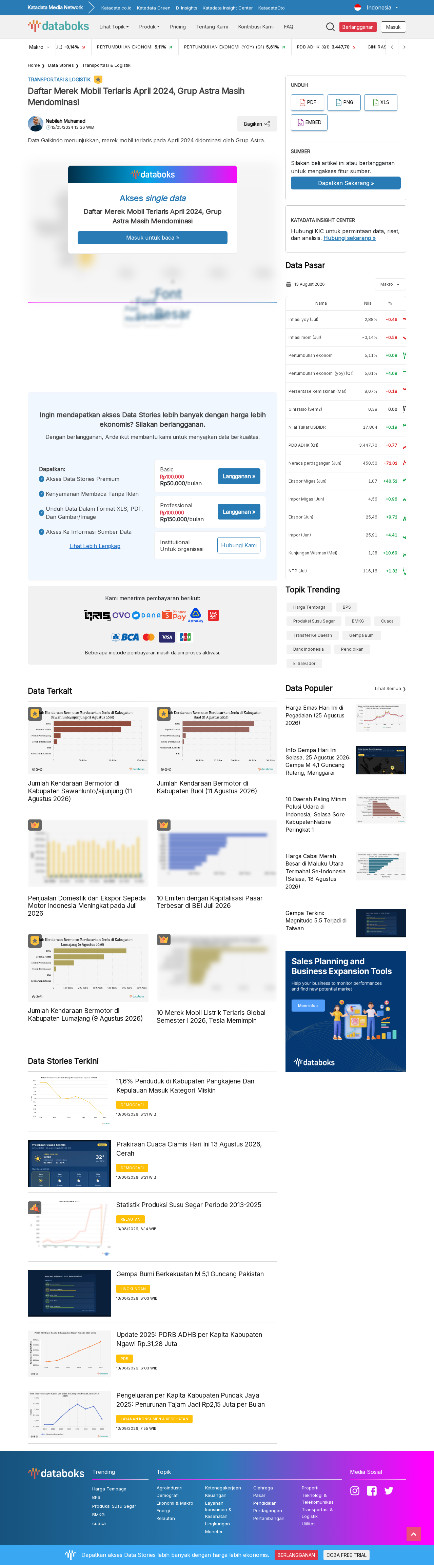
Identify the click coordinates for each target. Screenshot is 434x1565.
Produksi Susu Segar (314, 621)
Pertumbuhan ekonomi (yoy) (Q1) (321, 373)
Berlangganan (358, 27)
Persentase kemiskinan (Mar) (318, 391)
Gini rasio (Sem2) (305, 409)
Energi (163, 1510)
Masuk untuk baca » (152, 237)
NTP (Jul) (298, 570)
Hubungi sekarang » (349, 238)
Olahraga (263, 1487)
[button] (376, 7)
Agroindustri (169, 1487)
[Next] (404, 47)
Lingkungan (133, 1288)
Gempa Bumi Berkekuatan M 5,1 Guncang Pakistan (190, 1274)
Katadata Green (154, 8)
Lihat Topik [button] (112, 26)
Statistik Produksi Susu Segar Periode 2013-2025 (188, 1205)
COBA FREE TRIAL (347, 1555)
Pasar (259, 1495)
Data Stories (61, 65)
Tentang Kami (212, 26)
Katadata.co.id (116, 8)
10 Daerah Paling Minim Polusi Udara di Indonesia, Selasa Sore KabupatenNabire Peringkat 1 (315, 814)
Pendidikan (352, 649)
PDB (125, 1358)
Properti (310, 1487)
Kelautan (130, 1219)
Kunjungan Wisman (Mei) (313, 552)
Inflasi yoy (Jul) (303, 319)
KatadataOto (271, 8)
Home (34, 65)
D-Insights (186, 8)
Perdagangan (267, 1510)
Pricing (178, 26)
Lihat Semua (388, 688)
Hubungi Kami (239, 545)
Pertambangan (268, 1518)
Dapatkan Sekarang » (346, 183)
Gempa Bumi (362, 635)
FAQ (288, 26)
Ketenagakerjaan (223, 1487)
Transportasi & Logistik (106, 65)
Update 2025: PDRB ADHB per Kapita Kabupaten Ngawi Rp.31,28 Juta (189, 1339)
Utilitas (309, 1523)
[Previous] (392, 47)
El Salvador (304, 663)
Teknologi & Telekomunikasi (318, 1498)
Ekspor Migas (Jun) (308, 481)
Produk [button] (147, 26)
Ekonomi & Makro (175, 1503)
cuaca (387, 621)
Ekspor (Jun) (301, 517)
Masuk (393, 27)
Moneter (214, 1531)
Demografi (132, 1104)
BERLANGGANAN (296, 1555)
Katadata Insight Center (228, 8)
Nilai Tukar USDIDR (307, 427)
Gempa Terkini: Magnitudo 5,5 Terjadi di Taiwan (316, 921)
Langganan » (239, 476)
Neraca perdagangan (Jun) (315, 463)
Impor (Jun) (300, 534)
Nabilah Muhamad (65, 121)
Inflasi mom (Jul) (305, 337)
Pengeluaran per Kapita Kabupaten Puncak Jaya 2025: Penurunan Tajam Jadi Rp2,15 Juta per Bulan (190, 1399)
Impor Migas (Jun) (306, 499)
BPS (347, 607)
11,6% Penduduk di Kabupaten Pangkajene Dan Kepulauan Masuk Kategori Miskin (185, 1085)
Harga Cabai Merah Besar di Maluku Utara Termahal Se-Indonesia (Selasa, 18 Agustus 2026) (315, 871)
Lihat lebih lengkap (95, 546)
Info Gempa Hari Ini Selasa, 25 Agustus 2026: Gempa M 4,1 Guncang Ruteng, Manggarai (318, 761)
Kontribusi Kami (256, 26)
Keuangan (215, 1495)
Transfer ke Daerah (312, 635)
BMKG (358, 621)
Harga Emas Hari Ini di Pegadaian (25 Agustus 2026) (314, 715)
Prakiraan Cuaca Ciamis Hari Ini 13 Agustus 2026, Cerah (189, 1148)
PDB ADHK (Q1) (303, 445)
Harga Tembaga (309, 607)
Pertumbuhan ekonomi (311, 355)
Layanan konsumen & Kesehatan (154, 1419)
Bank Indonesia (308, 649)
